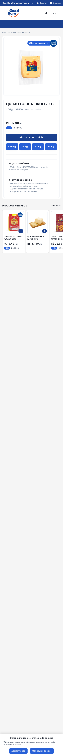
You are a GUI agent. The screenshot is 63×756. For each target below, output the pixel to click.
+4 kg (51, 146)
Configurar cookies (42, 750)
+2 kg (38, 146)
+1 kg (25, 146)
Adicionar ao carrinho (31, 137)
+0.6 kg (12, 146)
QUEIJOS (12, 32)
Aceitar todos (18, 750)
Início (4, 32)
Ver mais (56, 205)
